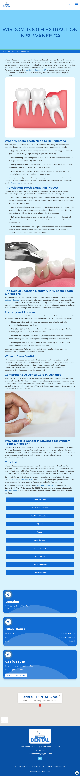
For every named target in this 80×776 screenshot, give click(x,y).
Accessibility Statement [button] (40, 772)
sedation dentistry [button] (12, 300)
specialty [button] (11, 51)
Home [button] (4, 51)
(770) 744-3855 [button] (18, 670)
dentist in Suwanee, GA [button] (36, 70)
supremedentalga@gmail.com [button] (23, 666)
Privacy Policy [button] (38, 766)
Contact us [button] (15, 183)
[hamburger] (77, 3)
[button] (6, 3)
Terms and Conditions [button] (56, 766)
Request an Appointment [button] (16, 675)
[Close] (59, 695)
